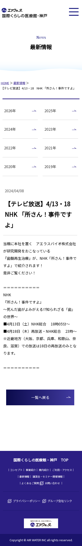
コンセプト (16, 470)
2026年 (10, 110)
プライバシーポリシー (26, 501)
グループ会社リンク (60, 501)
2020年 (10, 166)
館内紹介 (44, 470)
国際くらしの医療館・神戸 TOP (40, 460)
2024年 (10, 129)
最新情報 (19, 83)
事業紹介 (31, 470)
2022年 (10, 148)
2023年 (50, 129)
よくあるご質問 (30, 483)
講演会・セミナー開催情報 (48, 476)
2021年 (50, 148)
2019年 (50, 166)
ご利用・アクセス (62, 470)
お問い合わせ (52, 483)
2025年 (50, 110)
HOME (5, 83)
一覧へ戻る (40, 397)
